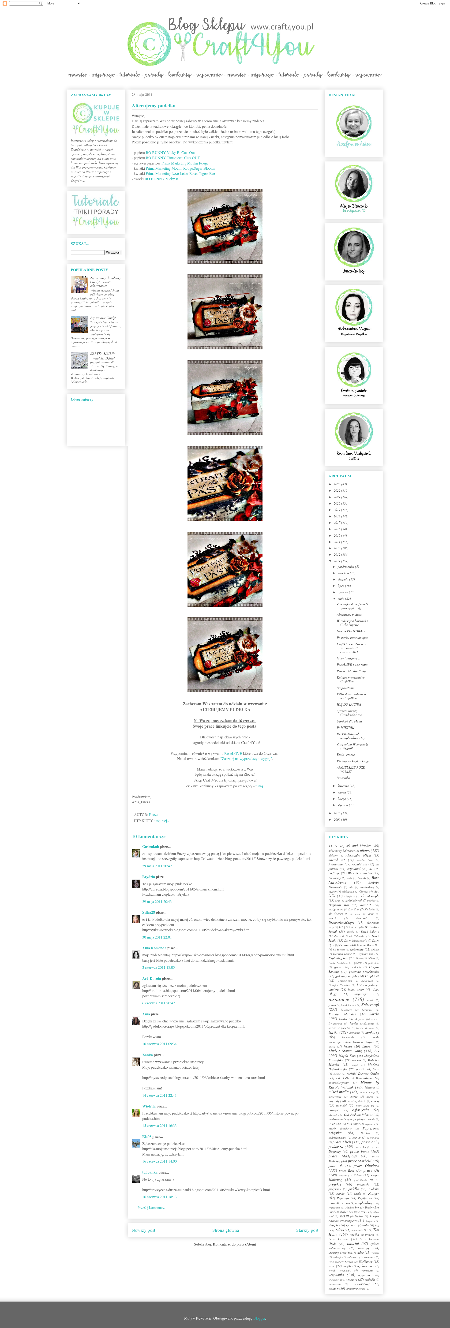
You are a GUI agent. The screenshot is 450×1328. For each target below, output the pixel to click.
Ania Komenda (154, 947)
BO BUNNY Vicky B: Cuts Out (170, 152)
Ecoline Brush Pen (368, 945)
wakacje (337, 1257)
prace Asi (360, 1147)
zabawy (352, 1279)
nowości (341, 1105)
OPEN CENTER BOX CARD (344, 1124)
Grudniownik (345, 980)
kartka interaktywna (351, 1019)
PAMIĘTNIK (345, 727)
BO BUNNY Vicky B (161, 178)
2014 (337, 541)
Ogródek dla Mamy (349, 721)
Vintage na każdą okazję (353, 761)
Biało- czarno (346, 754)
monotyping (335, 1096)
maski (360, 1069)
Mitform (370, 1087)
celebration (348, 891)
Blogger (259, 1318)
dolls (371, 914)
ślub (365, 1225)
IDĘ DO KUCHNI (349, 704)
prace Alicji (342, 1142)
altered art (337, 859)
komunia (354, 1032)
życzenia (360, 1288)
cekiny (333, 891)
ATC (372, 869)
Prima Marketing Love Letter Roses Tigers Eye (180, 173)
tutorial (353, 1243)
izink (370, 1000)
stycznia (343, 805)
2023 (337, 484)
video (360, 1252)
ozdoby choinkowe (340, 1128)
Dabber (371, 900)
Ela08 (146, 1136)
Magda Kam (347, 1055)
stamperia (351, 1220)
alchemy (333, 855)
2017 (337, 522)
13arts (333, 846)
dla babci (369, 909)
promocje (363, 1184)
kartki (333, 1032)
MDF (376, 1069)
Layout (366, 1046)
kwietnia (344, 785)
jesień (332, 1005)
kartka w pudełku (339, 1028)
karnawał (367, 1009)
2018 (337, 516)
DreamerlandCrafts (341, 922)
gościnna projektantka (364, 971)
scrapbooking (363, 1203)
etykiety (375, 949)
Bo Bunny (335, 878)
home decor (356, 989)
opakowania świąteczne (342, 1119)
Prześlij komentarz (151, 1207)
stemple (333, 1225)
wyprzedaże (367, 1270)
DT (341, 927)
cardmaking (367, 887)
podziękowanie (337, 1137)
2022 (337, 490)
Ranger (373, 1193)
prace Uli (371, 1170)
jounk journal (348, 1005)
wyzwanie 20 (335, 1279)
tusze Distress (338, 1239)
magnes (356, 1060)
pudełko (374, 1188)
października (346, 566)
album (365, 850)
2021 (337, 497)
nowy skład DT (365, 1105)
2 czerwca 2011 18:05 (158, 967)
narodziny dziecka (356, 1101)
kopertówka (348, 1037)
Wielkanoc (365, 1261)
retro (332, 1203)
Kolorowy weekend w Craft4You (350, 679)
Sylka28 (148, 912)
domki (332, 918)
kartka (374, 1014)
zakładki (370, 1279)
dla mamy (355, 914)
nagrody (334, 1101)
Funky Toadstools (338, 963)
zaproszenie (335, 1284)
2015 (337, 535)
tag (377, 1225)
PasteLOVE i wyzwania (352, 664)
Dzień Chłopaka (355, 936)
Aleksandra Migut (358, 855)
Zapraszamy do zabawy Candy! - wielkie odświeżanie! (105, 282)
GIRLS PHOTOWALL (351, 631)
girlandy (356, 967)
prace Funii (359, 1151)
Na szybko (343, 777)
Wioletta (149, 1106)
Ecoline (344, 945)
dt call (354, 927)
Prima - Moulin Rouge (352, 671)
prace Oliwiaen (366, 1165)
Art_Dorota (151, 978)
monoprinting (367, 1092)
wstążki (347, 1266)
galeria (358, 963)
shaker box (346, 1212)
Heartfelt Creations (339, 985)
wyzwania (336, 1274)
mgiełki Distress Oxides (363, 1073)
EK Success (339, 949)
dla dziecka (336, 914)
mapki (355, 1064)
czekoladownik (353, 900)
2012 (337, 554)
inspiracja (361, 993)
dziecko (351, 931)
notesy (375, 1101)
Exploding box (338, 958)
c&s (351, 887)
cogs (337, 900)
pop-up (356, 1137)
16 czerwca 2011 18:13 (159, 1196)
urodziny (363, 1248)
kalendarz (346, 1009)
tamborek (357, 1230)
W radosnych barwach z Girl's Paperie (352, 622)
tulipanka (150, 1172)
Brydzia (148, 876)
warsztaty (369, 1257)
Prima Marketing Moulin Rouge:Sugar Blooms (180, 168)
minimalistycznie (339, 1083)
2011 (337, 561)
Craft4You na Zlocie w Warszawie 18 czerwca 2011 (352, 648)
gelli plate (373, 963)
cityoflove (350, 896)
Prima (357, 1175)
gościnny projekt (346, 976)
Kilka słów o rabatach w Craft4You (351, 696)
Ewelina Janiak (342, 954)
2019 (337, 509)
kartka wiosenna (365, 1028)
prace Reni (346, 1170)
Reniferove (365, 1198)
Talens (339, 1229)
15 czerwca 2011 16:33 (159, 1125)
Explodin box (365, 954)
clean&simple (370, 896)
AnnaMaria (359, 864)
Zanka (147, 1054)
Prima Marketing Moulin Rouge (185, 163)
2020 (337, 503)
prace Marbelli (360, 1160)
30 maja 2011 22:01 (157, 937)
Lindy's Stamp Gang (345, 1050)
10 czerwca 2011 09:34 (159, 1043)
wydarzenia (364, 1266)
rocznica (345, 1203)
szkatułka (351, 1225)
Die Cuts (353, 909)
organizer (370, 1124)
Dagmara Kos (339, 904)
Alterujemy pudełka (349, 614)
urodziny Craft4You (340, 1252)
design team (336, 909)
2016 (337, 529)
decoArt (365, 904)
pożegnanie (373, 1137)
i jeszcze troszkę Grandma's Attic (349, 712)
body (349, 878)
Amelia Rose (365, 860)
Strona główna (225, 1230)
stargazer (370, 1221)
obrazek (334, 1110)
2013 (337, 548)
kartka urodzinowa (362, 1023)
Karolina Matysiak (342, 1014)
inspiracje (161, 820)
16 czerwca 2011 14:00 (159, 1161)
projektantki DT (363, 1180)
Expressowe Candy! (103, 317)
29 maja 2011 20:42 (157, 865)
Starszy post (307, 1230)
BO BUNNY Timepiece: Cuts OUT (173, 157)
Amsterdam (336, 864)
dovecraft (362, 918)
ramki (357, 1193)
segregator (334, 1207)
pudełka (354, 1188)
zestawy (333, 1288)
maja (341, 598)
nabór (370, 1096)
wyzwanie (364, 1275)
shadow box (352, 1207)
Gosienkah (150, 846)
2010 (337, 813)
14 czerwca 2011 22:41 (159, 1095)
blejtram (334, 873)
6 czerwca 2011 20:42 (158, 1002)
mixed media (339, 1091)
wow (331, 1266)
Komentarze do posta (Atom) (234, 1244)
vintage (375, 1252)
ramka (340, 1193)
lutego (342, 798)
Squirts (359, 1216)
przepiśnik (335, 1189)
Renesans (343, 1198)
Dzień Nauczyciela (355, 940)
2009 (337, 819)
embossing (357, 949)
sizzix (361, 1211)
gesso (337, 967)
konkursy (372, 1032)
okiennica (334, 1115)
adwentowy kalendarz (342, 851)
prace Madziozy (343, 1156)
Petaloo (365, 1133)
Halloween (367, 980)
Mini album (364, 1078)
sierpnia (343, 579)
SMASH (344, 1216)
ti (367, 1230)
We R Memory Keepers (341, 1261)
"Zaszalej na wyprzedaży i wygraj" (246, 758)
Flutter (359, 958)
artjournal (353, 868)
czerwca (343, 592)
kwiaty (348, 1046)
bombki (362, 878)
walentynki (352, 1257)
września (344, 573)
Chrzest (363, 891)
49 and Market (358, 845)
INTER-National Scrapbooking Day (351, 736)
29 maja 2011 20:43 (157, 901)
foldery (371, 958)
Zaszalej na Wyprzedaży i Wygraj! (352, 746)
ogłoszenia (360, 1109)
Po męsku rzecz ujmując (352, 637)
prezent (343, 1175)
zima (349, 1288)
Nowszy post (143, 1230)
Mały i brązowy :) (348, 658)
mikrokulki (342, 1078)
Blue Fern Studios (360, 873)
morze (354, 1096)
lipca (341, 585)
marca (342, 792)
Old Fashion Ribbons (358, 1114)
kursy (332, 1046)
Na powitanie (345, 687)
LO (376, 1050)
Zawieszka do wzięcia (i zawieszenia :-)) (352, 606)
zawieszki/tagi (361, 1284)
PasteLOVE (233, 753)
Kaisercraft (370, 1004)
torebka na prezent (362, 1234)
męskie (337, 1073)
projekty (335, 1184)
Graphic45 (372, 976)
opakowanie (368, 1119)
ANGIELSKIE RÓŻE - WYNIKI (352, 769)
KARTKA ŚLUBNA (103, 353)
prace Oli (336, 1165)
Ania (146, 1014)
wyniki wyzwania (340, 1270)
